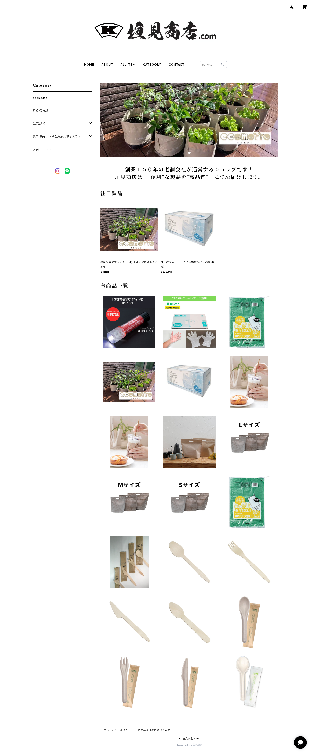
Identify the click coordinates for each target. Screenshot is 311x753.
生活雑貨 (39, 124)
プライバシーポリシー (117, 730)
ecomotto (40, 98)
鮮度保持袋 (40, 111)
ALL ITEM (128, 64)
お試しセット (42, 149)
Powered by (185, 745)
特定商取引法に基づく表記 (154, 730)
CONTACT (176, 64)
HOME (89, 64)
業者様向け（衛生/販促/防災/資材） (58, 136)
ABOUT (107, 64)
